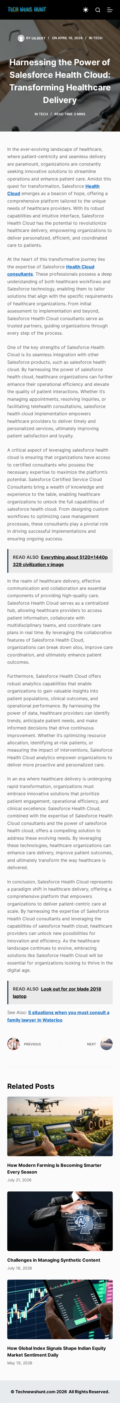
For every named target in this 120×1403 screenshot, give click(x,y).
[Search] (97, 10)
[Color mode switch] (85, 10)
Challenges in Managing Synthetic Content (53, 1260)
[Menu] (110, 10)
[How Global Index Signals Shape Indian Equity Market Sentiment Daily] (60, 1309)
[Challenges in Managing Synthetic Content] (60, 1221)
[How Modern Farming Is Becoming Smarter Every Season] (60, 1126)
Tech (97, 38)
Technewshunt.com (35, 1391)
